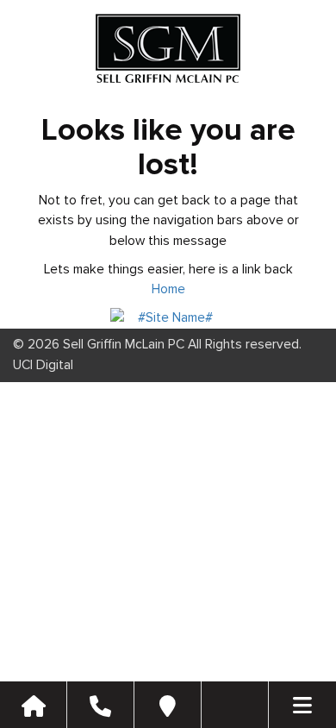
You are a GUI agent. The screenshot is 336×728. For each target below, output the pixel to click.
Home (168, 289)
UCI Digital (43, 365)
